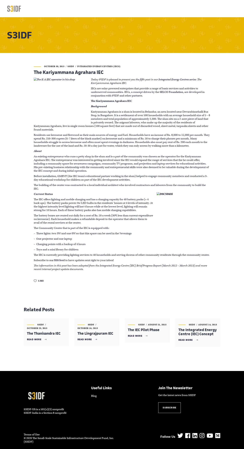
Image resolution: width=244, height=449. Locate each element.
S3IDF (71, 66)
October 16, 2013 (88, 328)
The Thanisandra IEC (44, 333)
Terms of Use (32, 434)
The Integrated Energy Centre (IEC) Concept (197, 331)
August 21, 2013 (157, 324)
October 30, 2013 (54, 66)
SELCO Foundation (171, 92)
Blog (94, 395)
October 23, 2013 (37, 328)
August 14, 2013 (207, 324)
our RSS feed (57, 260)
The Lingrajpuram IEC (95, 333)
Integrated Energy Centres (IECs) (99, 66)
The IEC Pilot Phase (144, 329)
